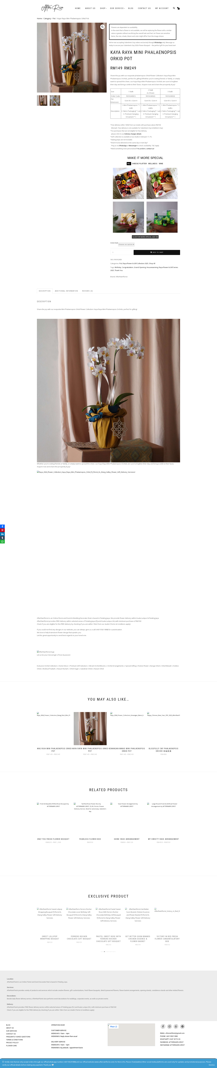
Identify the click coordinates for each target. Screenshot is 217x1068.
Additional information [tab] (66, 291)
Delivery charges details (132, 134)
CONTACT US (11, 1034)
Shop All (152, 263)
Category (47, 18)
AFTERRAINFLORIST (176, 1042)
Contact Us (144, 8)
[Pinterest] (2, 530)
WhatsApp (158, 42)
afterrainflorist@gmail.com (175, 1033)
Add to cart (158, 252)
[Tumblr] (2, 538)
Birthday (118, 267)
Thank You (119, 270)
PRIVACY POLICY (12, 1043)
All (128, 164)
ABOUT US (10, 1028)
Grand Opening (140, 267)
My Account (162, 8)
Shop (103, 8)
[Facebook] (2, 526)
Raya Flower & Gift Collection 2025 (135, 263)
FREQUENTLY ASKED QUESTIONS (18, 1037)
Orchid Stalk (114, 243)
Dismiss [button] (212, 1065)
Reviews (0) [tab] (87, 291)
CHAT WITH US (174, 1039)
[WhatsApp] (2, 541)
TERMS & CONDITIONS (14, 1040)
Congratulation (127, 267)
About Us (90, 8)
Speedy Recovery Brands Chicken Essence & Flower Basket (167, 938)
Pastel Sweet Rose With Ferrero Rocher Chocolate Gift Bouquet (79, 938)
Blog (130, 8)
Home (78, 8)
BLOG (8, 1025)
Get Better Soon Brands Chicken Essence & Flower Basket (108, 938)
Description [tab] (45, 291)
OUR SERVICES (11, 1031)
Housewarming (152, 267)
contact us (150, 149)
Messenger (133, 146)
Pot (54, 18)
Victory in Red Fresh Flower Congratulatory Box (137, 938)
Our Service (117, 8)
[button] (102, 27)
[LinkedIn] (2, 534)
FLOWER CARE (11, 1046)
